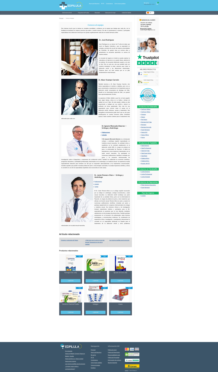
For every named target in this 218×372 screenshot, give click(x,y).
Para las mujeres (148, 193)
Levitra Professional (146, 174)
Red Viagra (144, 119)
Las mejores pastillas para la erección (119, 240)
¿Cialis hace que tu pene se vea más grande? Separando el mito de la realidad (94, 242)
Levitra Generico (145, 171)
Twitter (96, 186)
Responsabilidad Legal (114, 355)
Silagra (143, 117)
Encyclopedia (68, 351)
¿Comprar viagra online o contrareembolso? (72, 368)
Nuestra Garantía (112, 362)
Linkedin (104, 135)
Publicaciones (106, 132)
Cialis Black (144, 156)
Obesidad (97, 12)
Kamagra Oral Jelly (146, 127)
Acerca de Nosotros (94, 3)
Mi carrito (93, 355)
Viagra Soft (144, 132)
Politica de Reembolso (114, 352)
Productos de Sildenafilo (148, 107)
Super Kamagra (145, 130)
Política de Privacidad (113, 357)
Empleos (93, 368)
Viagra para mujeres (70, 361)
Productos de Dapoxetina (148, 182)
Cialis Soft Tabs (145, 150)
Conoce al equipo (95, 365)
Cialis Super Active (146, 153)
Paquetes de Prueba (83, 12)
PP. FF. (102, 3)
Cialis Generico (145, 145)
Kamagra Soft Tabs (146, 122)
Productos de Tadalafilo (148, 143)
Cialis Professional (146, 148)
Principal (61, 18)
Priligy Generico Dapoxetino (148, 185)
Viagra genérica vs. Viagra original (74, 358)
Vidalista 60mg (145, 161)
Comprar (71, 280)
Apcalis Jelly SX (145, 163)
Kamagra (143, 124)
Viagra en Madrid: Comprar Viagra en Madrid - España (75, 355)
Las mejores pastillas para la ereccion (75, 364)
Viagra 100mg (145, 135)
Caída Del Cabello (126, 12)
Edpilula (126, 370)
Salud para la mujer (110, 12)
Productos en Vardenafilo (148, 169)
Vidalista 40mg (145, 158)
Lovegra (143, 195)
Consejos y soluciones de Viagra (69, 240)
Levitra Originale (145, 177)
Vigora (143, 137)
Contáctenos (109, 3)
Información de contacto (114, 360)
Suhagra (143, 114)
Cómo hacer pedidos (120, 3)
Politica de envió (112, 350)
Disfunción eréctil (67, 12)
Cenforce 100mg (145, 109)
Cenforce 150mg (145, 112)
